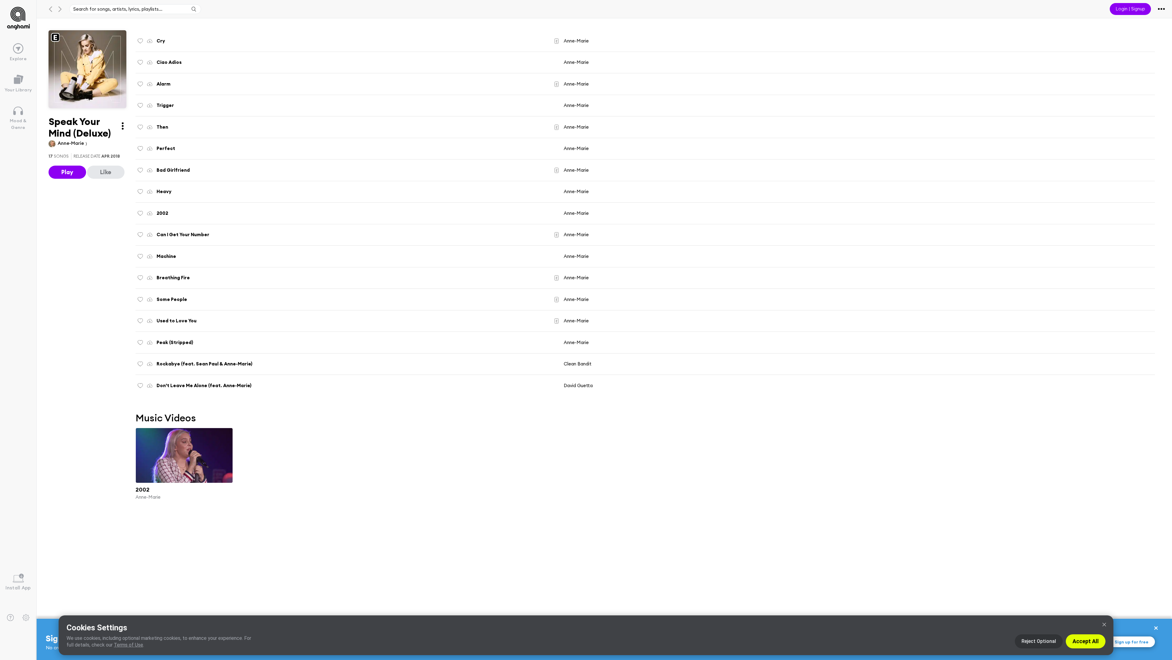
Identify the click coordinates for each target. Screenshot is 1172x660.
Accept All (1086, 641)
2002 (143, 489)
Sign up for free (1131, 642)
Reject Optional (1039, 641)
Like (105, 172)
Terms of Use (128, 645)
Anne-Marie (71, 143)
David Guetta (578, 385)
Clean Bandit (577, 364)
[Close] (1104, 624)
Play (67, 172)
